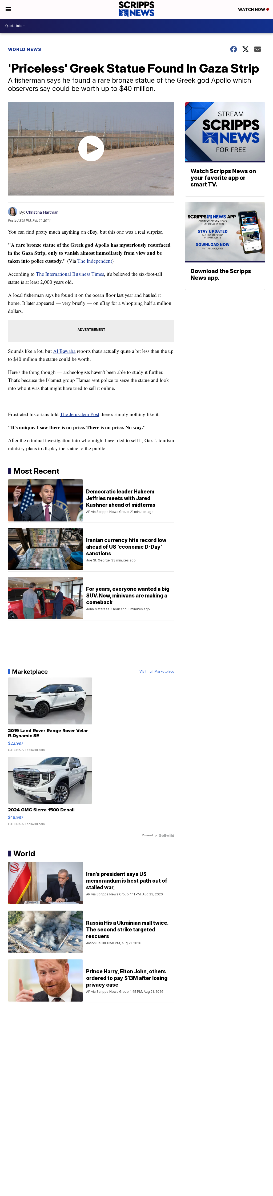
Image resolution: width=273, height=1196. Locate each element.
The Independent (94, 260)
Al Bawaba (64, 351)
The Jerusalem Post (79, 414)
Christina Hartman (42, 212)
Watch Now (252, 9)
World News (24, 49)
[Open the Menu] (8, 9)
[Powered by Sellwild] (166, 835)
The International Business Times (70, 273)
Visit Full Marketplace (156, 671)
